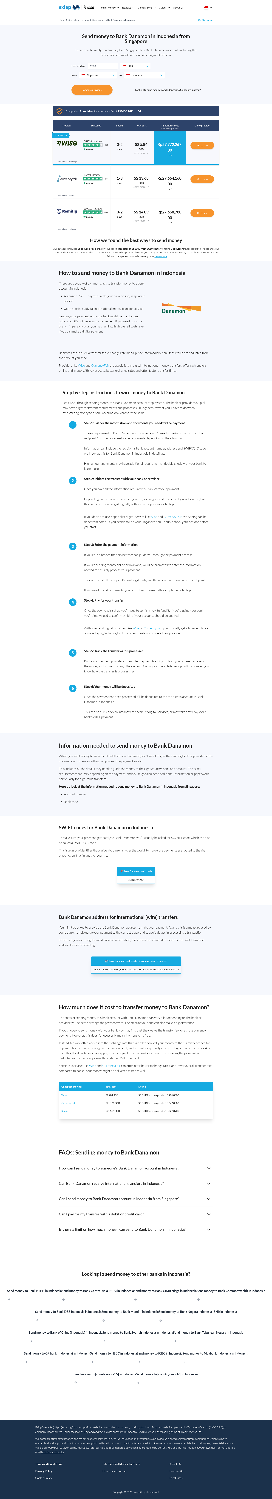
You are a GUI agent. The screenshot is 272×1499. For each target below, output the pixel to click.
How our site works (114, 1471)
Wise (81, 365)
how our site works (52, 1452)
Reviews (126, 7)
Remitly (65, 1110)
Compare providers (92, 89)
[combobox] (135, 66)
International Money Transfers (121, 1464)
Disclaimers (207, 20)
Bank (86, 20)
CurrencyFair (100, 365)
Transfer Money (107, 7)
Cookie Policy (43, 1478)
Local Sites (176, 1478)
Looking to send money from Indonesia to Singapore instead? (168, 89)
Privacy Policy (43, 1471)
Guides (163, 7)
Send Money (74, 20)
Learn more (161, 256)
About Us (178, 7)
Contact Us (176, 1471)
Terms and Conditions (48, 1464)
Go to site (202, 145)
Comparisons (145, 7)
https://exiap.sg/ (63, 1427)
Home (62, 20)
